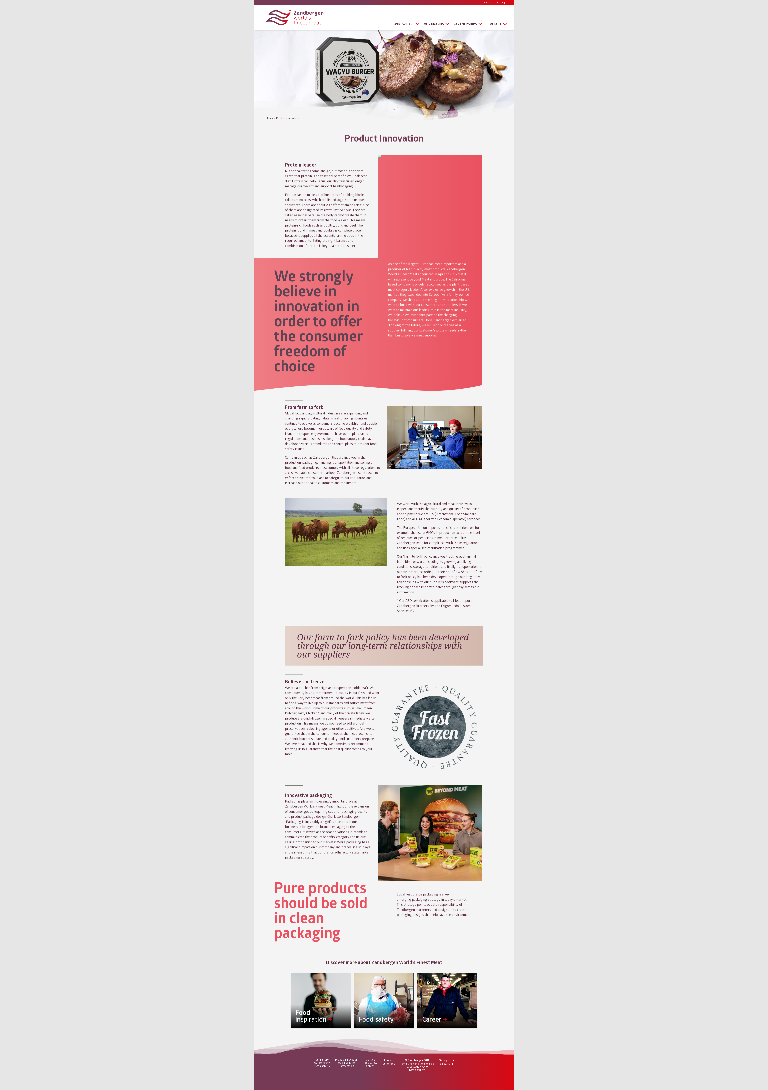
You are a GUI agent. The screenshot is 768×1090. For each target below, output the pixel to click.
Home (269, 118)
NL (507, 3)
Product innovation (287, 118)
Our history (322, 1059)
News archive (417, 1069)
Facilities (370, 1059)
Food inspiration (346, 1062)
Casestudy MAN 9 (417, 1066)
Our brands (434, 24)
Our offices (388, 1063)
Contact (494, 24)
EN (497, 3)
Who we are (404, 24)
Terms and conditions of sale (417, 1063)
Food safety (370, 1062)
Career (486, 3)
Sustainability (322, 1065)
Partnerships (465, 24)
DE (502, 3)
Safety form (447, 1063)
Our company (322, 1062)
